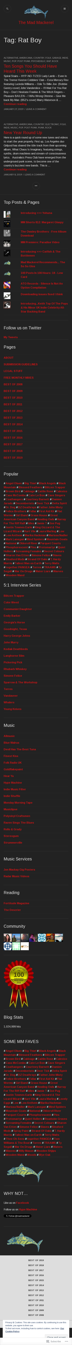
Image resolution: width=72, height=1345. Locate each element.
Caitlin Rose (45, 491)
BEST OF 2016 (13, 437)
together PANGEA (18, 567)
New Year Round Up (23, 132)
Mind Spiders (35, 539)
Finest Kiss (11, 756)
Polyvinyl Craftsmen (17, 816)
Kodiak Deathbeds (16, 649)
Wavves (58, 571)
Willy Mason (26, 1150)
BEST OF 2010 (13, 397)
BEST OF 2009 (13, 391)
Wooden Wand (15, 575)
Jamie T (42, 523)
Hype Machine (13, 782)
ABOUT (9, 357)
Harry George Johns (17, 635)
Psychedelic (38, 61)
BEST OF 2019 (13, 457)
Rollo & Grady (13, 829)
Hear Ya (9, 776)
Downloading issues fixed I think (42, 294)
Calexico (61, 491)
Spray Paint (21, 1130)
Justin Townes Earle (19, 527)
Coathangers (14, 499)
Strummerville (13, 842)
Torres (36, 567)
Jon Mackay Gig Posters (19, 869)
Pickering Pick (13, 662)
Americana (25, 57)
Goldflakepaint (13, 769)
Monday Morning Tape (18, 802)
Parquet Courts (50, 543)
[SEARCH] (7, 8)
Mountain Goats (57, 539)
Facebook (22, 1202)
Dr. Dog (10, 507)
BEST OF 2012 (13, 411)
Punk (41, 127)
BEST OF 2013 (13, 417)
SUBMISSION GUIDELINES (21, 364)
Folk (48, 57)
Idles (31, 523)
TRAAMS (50, 567)
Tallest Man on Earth (28, 563)
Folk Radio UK (13, 762)
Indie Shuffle (12, 796)
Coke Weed (11, 602)
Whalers (9, 702)
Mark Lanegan (15, 539)
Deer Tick (43, 503)
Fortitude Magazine (16, 903)
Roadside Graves (56, 1118)
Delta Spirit (59, 503)
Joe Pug (55, 523)
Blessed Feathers (30, 487)
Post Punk (23, 61)
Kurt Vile (30, 531)
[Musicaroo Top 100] (19, 1007)
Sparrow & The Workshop (20, 682)
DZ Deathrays (27, 507)
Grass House (38, 515)
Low (61, 531)
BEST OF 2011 (13, 404)
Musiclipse (10, 809)
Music (7, 61)
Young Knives (12, 709)
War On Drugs (23, 571)
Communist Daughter (18, 609)
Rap (49, 61)
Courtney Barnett (37, 499)
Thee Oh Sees (15, 1138)
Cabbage (29, 491)
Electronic (52, 124)
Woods (31, 1154)
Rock (55, 61)
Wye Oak (44, 1154)
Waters (57, 1146)
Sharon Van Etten (17, 555)
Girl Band (22, 515)
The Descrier (12, 910)
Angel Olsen (14, 483)
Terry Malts (51, 563)
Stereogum (11, 836)
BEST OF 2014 (13, 424)
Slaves (57, 555)
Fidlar (32, 511)
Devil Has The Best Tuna (20, 749)
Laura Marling (47, 531)
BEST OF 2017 (13, 444)
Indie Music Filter (15, 789)
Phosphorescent (17, 547)
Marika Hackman (35, 535)
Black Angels (47, 483)
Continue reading (15, 104)
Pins (33, 547)
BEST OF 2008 (13, 384)
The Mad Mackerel (36, 22)
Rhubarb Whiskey (15, 669)
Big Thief (30, 483)
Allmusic (9, 736)
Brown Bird (13, 491)
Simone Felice (41, 555)
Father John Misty (51, 507)
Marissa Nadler (58, 535)
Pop (14, 61)
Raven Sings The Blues (19, 822)
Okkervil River (28, 543)
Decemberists (24, 503)
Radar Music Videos (16, 876)
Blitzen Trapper (55, 487)
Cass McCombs (16, 495)
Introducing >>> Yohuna (36, 213)
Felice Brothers (16, 511)
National (11, 543)
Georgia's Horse (14, 622)
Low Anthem (14, 535)
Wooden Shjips (46, 1150)
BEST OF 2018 (13, 451)
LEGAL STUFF (13, 371)
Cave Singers (56, 495)
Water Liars (42, 571)
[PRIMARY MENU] (64, 8)
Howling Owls (45, 519)
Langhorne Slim (14, 655)
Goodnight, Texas (15, 629)
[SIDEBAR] (36, 186)
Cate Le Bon (36, 495)
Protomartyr (47, 547)
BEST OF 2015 (13, 431)
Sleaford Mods (15, 559)
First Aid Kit (46, 511)
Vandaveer (11, 695)
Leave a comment (36, 109)
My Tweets (11, 337)
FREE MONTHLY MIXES (19, 377)
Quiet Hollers (33, 1118)
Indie (65, 57)
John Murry (11, 642)
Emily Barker (12, 615)
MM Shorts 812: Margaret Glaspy (42, 222)
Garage (56, 57)
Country (38, 57)
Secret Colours (54, 551)
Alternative (11, 57)
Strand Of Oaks (37, 559)
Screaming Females (28, 551)
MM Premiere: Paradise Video (40, 242)
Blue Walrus (11, 742)
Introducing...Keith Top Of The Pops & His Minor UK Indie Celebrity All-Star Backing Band (44, 307)
